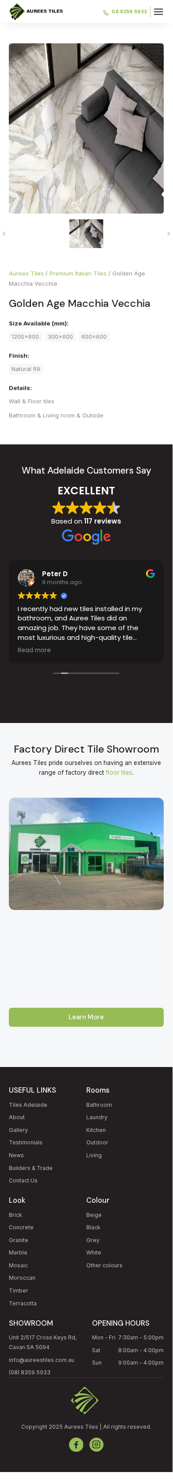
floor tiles (119, 772)
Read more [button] (34, 650)
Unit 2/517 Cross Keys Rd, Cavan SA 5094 (43, 1342)
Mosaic (18, 1265)
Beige (94, 1215)
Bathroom (99, 1104)
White (93, 1252)
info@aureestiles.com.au (41, 1360)
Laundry (97, 1117)
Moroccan (22, 1277)
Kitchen (96, 1130)
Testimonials (25, 1142)
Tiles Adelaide (28, 1104)
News (16, 1155)
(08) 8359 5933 (29, 1372)
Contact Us (23, 1180)
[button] (158, 11)
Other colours (104, 1265)
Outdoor (97, 1142)
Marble (18, 1252)
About (17, 1117)
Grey (93, 1240)
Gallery (18, 1130)
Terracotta (23, 1303)
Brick (15, 1215)
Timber (18, 1290)
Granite (18, 1240)
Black (93, 1227)
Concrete (21, 1227)
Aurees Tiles (26, 273)
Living (94, 1155)
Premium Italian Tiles (78, 273)
